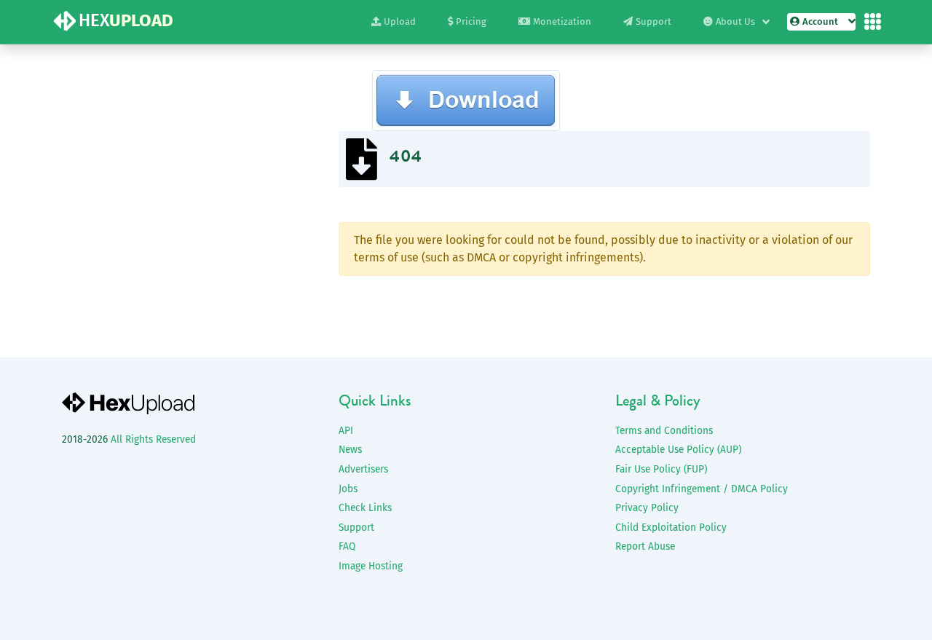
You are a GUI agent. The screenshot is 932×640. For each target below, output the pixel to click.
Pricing (471, 21)
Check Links (365, 508)
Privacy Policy (647, 508)
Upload (400, 21)
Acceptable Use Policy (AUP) (678, 449)
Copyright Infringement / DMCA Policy (701, 489)
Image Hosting (371, 566)
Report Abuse (645, 546)
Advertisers (363, 469)
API (346, 430)
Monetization (562, 21)
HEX (126, 20)
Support (653, 21)
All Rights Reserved (153, 439)
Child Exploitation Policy (671, 527)
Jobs (348, 489)
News (350, 449)
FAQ (347, 546)
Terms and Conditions (664, 430)
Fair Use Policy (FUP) (661, 469)
